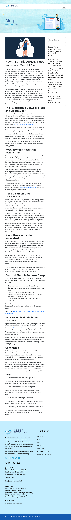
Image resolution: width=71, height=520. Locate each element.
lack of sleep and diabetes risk (18, 328)
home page (9, 24)
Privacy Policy (41, 448)
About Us (40, 437)
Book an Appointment (44, 454)
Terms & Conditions (43, 451)
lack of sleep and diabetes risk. (23, 124)
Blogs (38, 442)
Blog (16, 24)
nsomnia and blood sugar (28, 188)
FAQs (38, 440)
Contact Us (40, 445)
